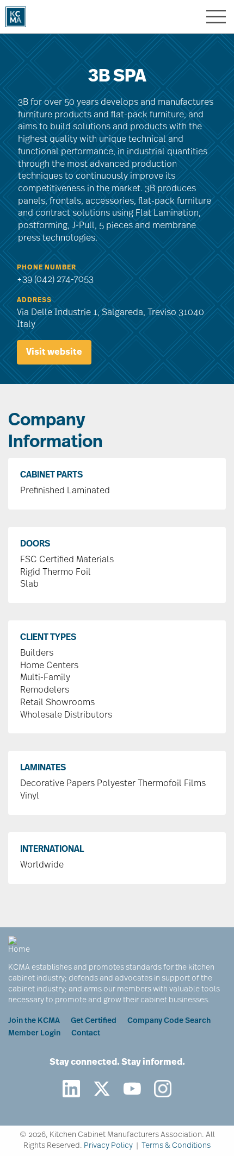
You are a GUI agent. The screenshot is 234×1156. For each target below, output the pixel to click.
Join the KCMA (34, 1021)
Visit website (54, 352)
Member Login (34, 1033)
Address (34, 300)
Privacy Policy (108, 1146)
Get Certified (93, 1021)
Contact (85, 1033)
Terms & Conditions (176, 1146)
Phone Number (46, 268)
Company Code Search (169, 1021)
